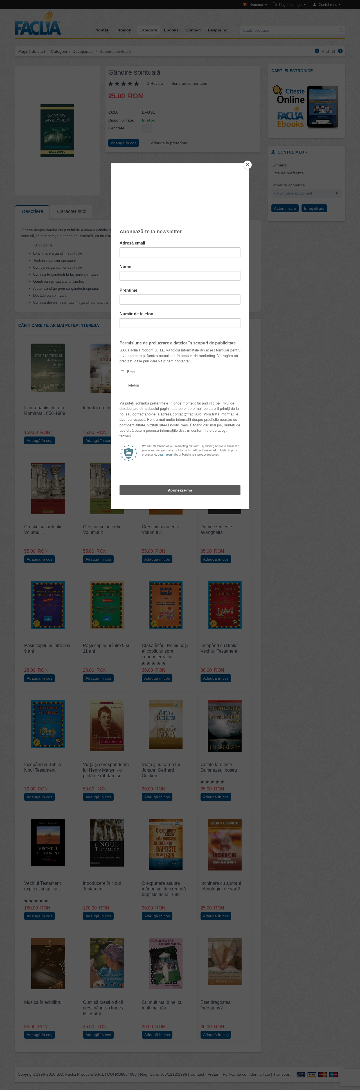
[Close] (247, 165)
